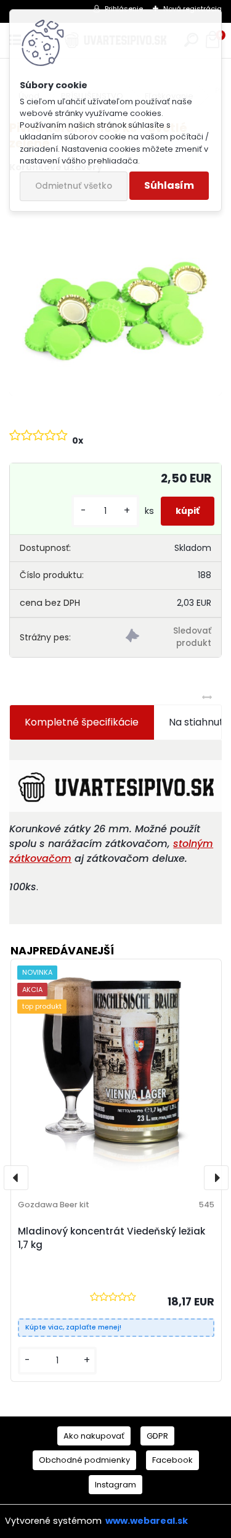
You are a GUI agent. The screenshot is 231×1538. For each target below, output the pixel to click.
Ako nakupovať (93, 1436)
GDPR (157, 1436)
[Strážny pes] (168, 637)
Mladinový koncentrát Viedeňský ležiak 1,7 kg (111, 1238)
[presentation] (16, 1177)
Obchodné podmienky (84, 1460)
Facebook (172, 1460)
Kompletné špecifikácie (82, 722)
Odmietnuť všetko (73, 186)
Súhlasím (169, 185)
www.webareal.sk (146, 1521)
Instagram (115, 1484)
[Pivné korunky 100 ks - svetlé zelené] (115, 289)
